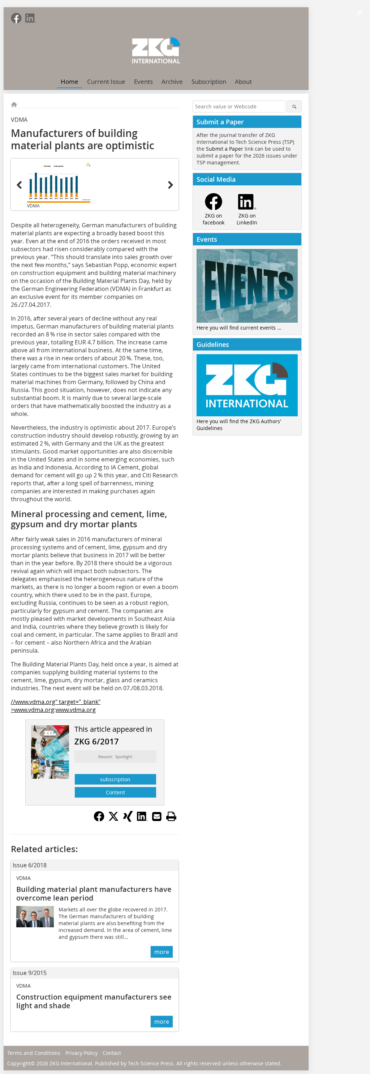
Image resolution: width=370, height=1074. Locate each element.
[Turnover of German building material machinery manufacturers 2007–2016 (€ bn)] (58, 181)
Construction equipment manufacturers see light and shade (94, 1001)
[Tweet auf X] (113, 819)
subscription (115, 779)
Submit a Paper (224, 148)
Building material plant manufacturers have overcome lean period (94, 893)
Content (115, 792)
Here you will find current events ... (239, 327)
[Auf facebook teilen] (99, 819)
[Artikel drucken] (171, 816)
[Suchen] (294, 106)
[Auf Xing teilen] (128, 819)
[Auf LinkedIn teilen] (142, 819)
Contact (112, 1052)
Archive (172, 81)
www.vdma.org (76, 710)
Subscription (209, 81)
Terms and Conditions (33, 1052)
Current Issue (106, 81)
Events (143, 81)
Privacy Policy (81, 1052)
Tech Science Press (150, 1063)
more (161, 952)
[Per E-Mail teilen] (157, 816)
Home (69, 81)
